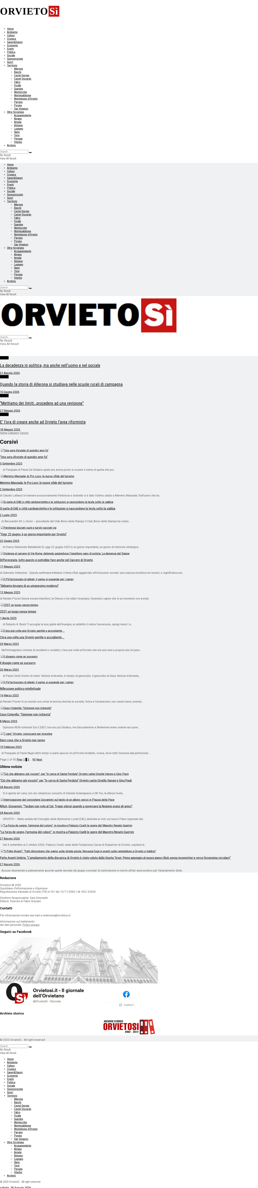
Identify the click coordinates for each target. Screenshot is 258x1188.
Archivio (11, 145)
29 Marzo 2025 (9, 644)
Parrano (18, 102)
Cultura (11, 35)
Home (10, 28)
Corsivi (4, 357)
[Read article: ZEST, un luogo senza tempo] (129, 605)
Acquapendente (22, 115)
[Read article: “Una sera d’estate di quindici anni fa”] (129, 450)
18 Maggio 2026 (10, 429)
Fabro (17, 82)
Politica (11, 52)
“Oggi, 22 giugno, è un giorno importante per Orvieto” (33, 534)
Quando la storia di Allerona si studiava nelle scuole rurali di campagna (61, 384)
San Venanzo (21, 108)
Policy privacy (31, 925)
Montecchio (20, 92)
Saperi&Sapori (15, 42)
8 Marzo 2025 (8, 721)
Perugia (18, 138)
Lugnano (18, 128)
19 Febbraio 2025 (11, 747)
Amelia (17, 122)
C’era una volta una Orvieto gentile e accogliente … (32, 637)
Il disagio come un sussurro (17, 663)
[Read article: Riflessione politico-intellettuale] (129, 682)
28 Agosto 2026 (10, 787)
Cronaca (11, 38)
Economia (12, 45)
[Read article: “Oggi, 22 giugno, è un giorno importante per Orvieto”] (129, 527)
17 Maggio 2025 (10, 566)
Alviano (18, 118)
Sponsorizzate (15, 58)
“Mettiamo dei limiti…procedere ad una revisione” (42, 403)
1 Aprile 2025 (8, 618)
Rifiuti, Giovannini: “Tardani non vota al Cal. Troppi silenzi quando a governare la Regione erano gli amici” (66, 806)
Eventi (10, 48)
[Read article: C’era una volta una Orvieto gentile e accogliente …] (129, 630)
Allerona (18, 68)
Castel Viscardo (22, 78)
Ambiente (12, 32)
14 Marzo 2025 (9, 695)
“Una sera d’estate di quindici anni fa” (24, 457)
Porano (18, 105)
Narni (17, 132)
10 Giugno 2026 (9, 392)
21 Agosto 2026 (10, 373)
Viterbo (18, 142)
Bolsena (18, 125)
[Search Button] (30, 152)
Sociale (11, 55)
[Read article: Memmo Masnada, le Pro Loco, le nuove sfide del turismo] (129, 476)
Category (13, 433)
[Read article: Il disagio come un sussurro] (129, 656)
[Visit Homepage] (89, 333)
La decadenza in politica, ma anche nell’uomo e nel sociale (50, 365)
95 (34, 759)
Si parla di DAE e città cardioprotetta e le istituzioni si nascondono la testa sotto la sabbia (57, 508)
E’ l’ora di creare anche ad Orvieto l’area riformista (43, 422)
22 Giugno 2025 (9, 541)
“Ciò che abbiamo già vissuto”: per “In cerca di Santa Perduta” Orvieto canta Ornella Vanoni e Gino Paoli (66, 780)
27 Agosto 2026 (10, 838)
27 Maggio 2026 (10, 410)
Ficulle (17, 85)
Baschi (17, 72)
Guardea (18, 88)
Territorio (12, 65)
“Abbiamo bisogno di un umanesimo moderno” (29, 586)
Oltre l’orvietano (15, 112)
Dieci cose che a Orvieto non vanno (22, 740)
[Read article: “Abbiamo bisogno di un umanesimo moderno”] (129, 579)
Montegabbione (22, 95)
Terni (16, 135)
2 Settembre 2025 (11, 489)
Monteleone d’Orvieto (26, 98)
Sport (10, 62)
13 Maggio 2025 (10, 592)
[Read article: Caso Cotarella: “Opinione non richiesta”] (129, 708)
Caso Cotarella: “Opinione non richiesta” (25, 714)
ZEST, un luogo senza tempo (18, 612)
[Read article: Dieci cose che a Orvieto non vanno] (129, 734)
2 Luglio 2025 (8, 515)
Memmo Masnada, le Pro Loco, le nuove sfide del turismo (36, 483)
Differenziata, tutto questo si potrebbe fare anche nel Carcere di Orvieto (46, 560)
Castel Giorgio (21, 75)
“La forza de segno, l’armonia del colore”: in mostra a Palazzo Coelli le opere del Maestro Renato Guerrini (67, 832)
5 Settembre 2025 (11, 463)
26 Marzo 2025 (9, 669)
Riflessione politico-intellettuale (20, 689)
